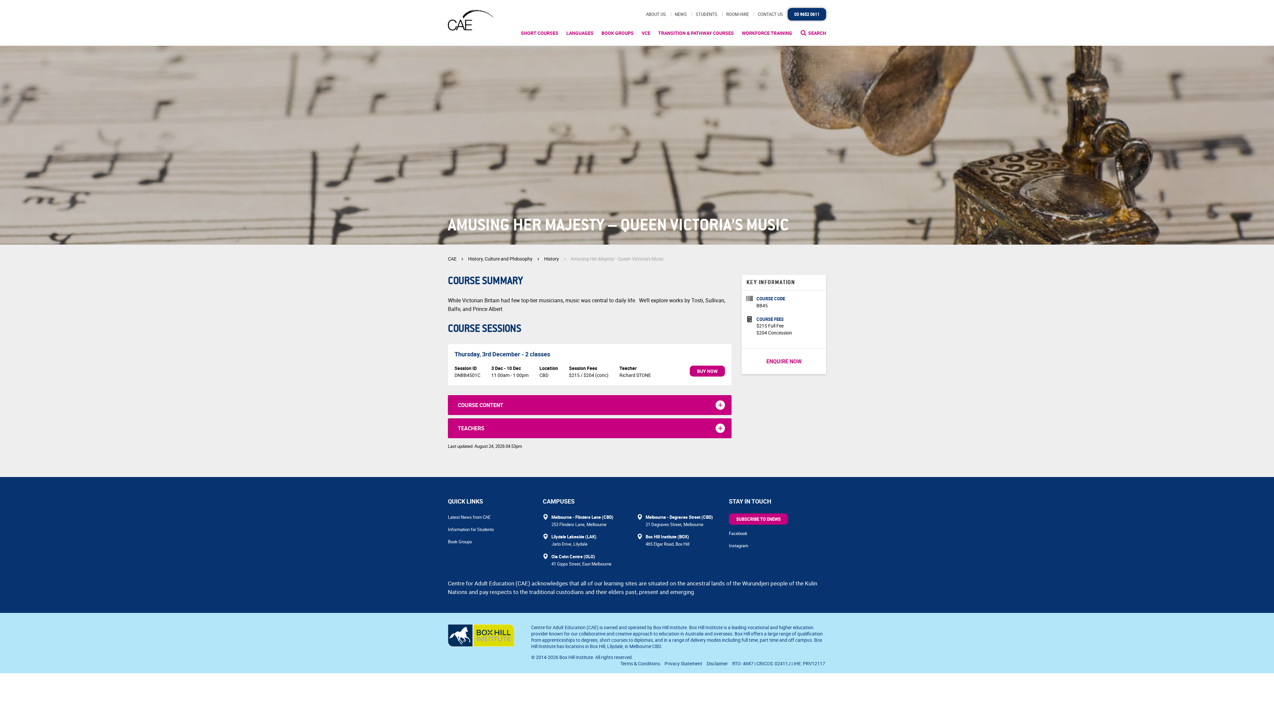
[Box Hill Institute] (481, 644)
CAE (452, 259)
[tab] (590, 405)
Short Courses (539, 33)
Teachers (471, 428)
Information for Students (471, 529)
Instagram (738, 546)
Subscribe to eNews (758, 519)
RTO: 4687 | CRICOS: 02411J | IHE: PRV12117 (779, 663)
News (681, 14)
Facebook (738, 533)
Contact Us (770, 14)
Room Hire (737, 14)
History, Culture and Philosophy (500, 259)
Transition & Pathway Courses (696, 33)
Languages (580, 33)
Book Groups (618, 33)
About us (656, 14)
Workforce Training (767, 33)
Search (817, 33)
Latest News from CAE (469, 517)
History (551, 259)
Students (706, 14)
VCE (646, 33)
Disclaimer (717, 663)
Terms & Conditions (640, 663)
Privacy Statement (683, 663)
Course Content (480, 405)
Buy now (707, 371)
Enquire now (784, 361)
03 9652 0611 (806, 14)
